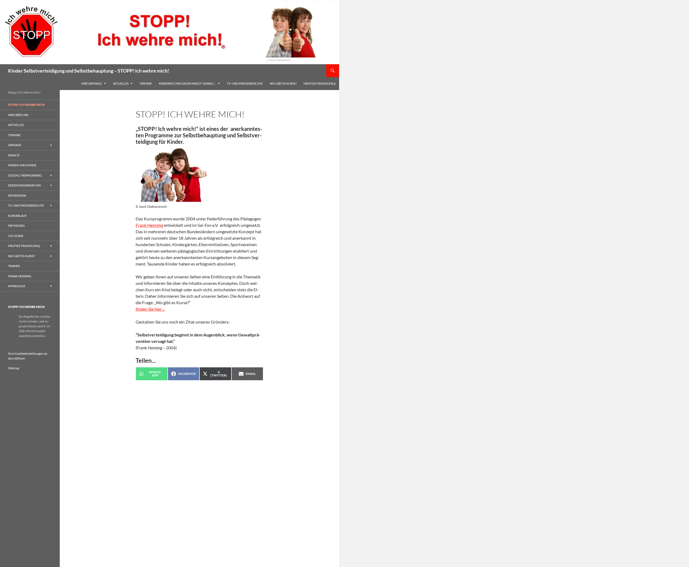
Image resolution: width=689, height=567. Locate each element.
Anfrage (14, 145)
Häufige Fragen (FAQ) (320, 83)
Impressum (16, 286)
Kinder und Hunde (22, 165)
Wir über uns (18, 115)
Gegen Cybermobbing (25, 175)
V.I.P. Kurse (15, 236)
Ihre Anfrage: (91, 83)
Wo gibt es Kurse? (283, 83)
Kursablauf (17, 215)
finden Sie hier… (150, 308)
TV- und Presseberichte (245, 83)
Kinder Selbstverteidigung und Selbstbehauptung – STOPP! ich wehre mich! (88, 71)
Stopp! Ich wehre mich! (26, 104)
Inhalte (14, 155)
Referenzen (17, 195)
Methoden (16, 225)
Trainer (14, 266)
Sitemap (13, 368)
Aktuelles (121, 83)
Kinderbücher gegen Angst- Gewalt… (187, 83)
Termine (145, 83)
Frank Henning (149, 225)
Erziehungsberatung (24, 185)
